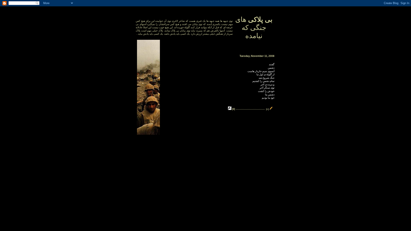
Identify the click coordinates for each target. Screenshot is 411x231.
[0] (233, 109)
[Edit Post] (271, 109)
